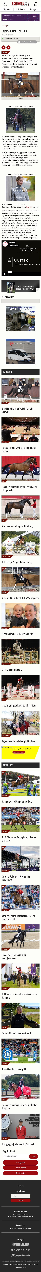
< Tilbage (4, 26)
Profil (4, 592)
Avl (3, 481)
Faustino (29, 207)
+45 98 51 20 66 (12, 1216)
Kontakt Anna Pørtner (18, 752)
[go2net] (20, 1250)
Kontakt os (19, 1228)
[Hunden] (20, 1244)
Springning (5, 664)
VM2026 (4, 796)
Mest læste (20, 1173)
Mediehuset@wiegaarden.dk (25, 1216)
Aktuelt (4, 52)
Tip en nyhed (20, 1168)
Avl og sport (6, 556)
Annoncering (28, 1228)
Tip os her (12, 1228)
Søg (33, 1156)
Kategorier (20, 1162)
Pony (3, 1099)
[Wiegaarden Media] (20, 1255)
